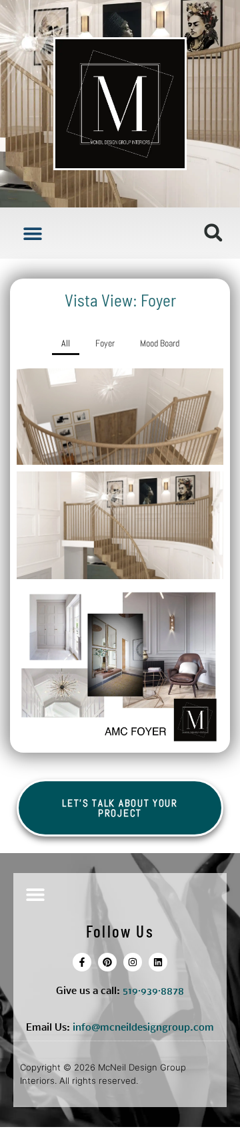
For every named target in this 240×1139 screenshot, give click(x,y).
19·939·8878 (156, 991)
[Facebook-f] (82, 962)
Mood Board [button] (159, 343)
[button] (32, 233)
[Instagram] (132, 962)
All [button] (65, 343)
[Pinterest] (107, 962)
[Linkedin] (158, 962)
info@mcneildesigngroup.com (143, 1028)
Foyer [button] (105, 343)
